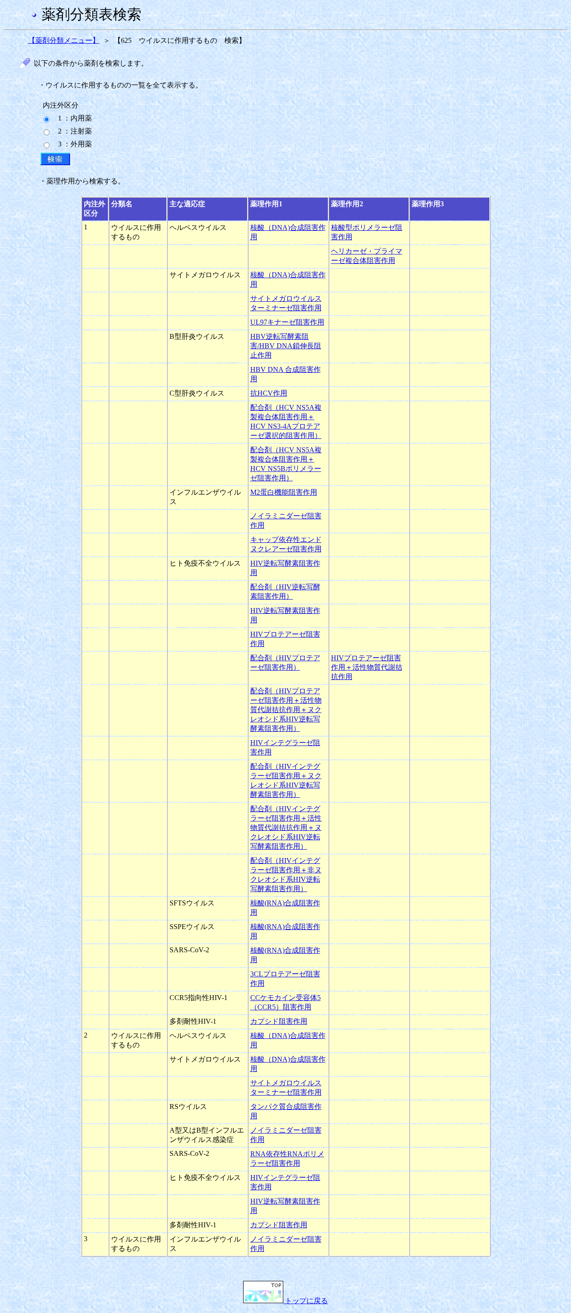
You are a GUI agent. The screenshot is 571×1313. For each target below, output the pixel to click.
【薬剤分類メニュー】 (63, 40)
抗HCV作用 (268, 393)
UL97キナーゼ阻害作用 (287, 322)
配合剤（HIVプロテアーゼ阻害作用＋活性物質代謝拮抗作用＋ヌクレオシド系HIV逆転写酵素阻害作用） (286, 709)
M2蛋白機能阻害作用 (283, 492)
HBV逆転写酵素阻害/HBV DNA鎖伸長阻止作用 (285, 346)
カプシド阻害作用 (278, 1021)
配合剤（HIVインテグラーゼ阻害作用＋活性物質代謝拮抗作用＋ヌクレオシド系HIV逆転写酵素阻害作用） (286, 827)
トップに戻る (305, 1301)
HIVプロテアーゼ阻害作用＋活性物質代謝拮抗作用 (366, 667)
